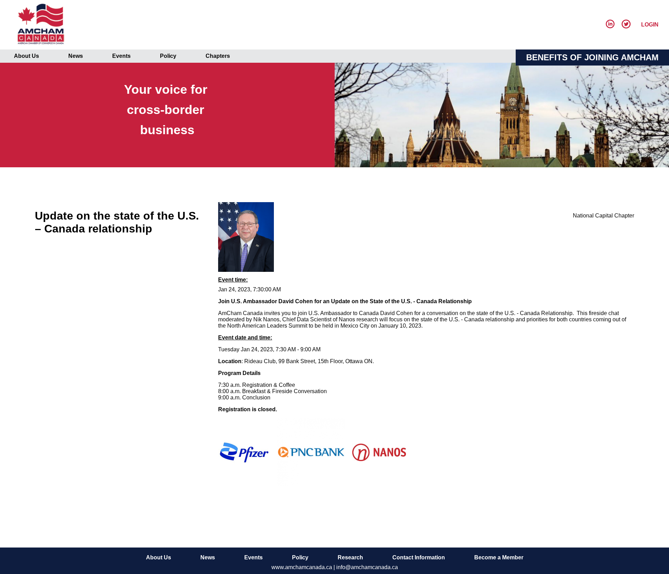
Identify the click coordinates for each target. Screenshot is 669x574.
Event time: (233, 280)
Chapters (218, 56)
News (75, 56)
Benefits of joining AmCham (592, 57)
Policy (168, 56)
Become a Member (498, 557)
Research (350, 557)
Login (650, 25)
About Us (26, 56)
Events (121, 56)
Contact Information (418, 557)
